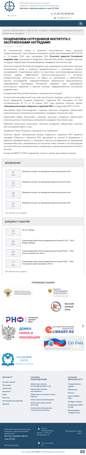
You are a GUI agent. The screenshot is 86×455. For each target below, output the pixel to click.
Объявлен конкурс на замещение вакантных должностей (46, 171)
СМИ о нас (6, 398)
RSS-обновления (71, 431)
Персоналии (6, 385)
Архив (4, 394)
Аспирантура (6, 388)
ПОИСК (13, 15)
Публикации (72, 389)
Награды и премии (75, 402)
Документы (6, 391)
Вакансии (5, 404)
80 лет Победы (28, 230)
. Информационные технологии (48, 452)
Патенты (71, 393)
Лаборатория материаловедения (42, 400)
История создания (8, 382)
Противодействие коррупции (12, 401)
